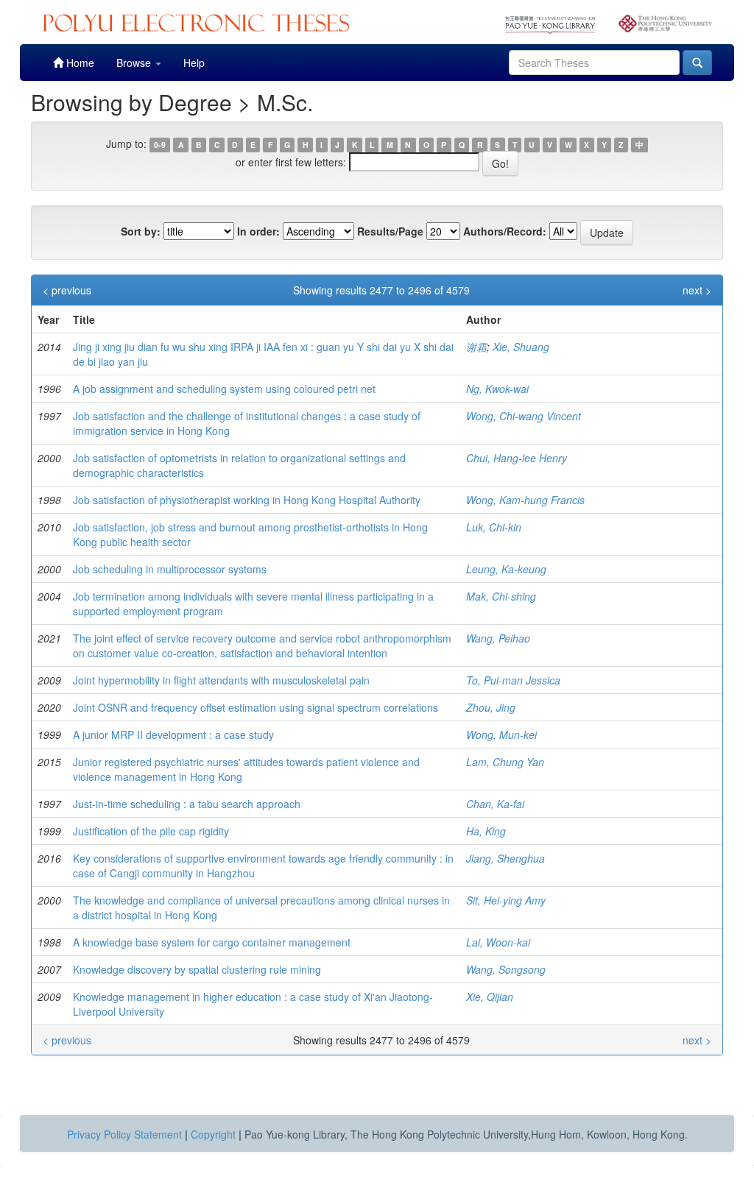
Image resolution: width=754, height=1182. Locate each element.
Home (78, 62)
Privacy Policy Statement (124, 1134)
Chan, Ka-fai (495, 803)
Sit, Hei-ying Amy (506, 900)
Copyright (213, 1134)
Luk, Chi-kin (493, 527)
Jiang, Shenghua (505, 858)
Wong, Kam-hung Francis (525, 499)
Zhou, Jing (490, 707)
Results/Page (390, 231)
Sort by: (141, 231)
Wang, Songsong (506, 969)
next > (697, 290)
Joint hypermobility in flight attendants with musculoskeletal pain (221, 680)
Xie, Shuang (521, 346)
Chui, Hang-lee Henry (516, 457)
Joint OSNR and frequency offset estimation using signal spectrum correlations (255, 707)
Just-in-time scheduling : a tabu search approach (186, 803)
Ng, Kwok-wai (497, 388)
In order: (258, 231)
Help (194, 62)
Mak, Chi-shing (501, 596)
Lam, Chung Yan (505, 761)
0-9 (160, 144)
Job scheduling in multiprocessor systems (170, 569)
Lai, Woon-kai (498, 942)
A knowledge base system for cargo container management (211, 942)
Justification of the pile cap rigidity (151, 831)
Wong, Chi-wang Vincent (523, 415)
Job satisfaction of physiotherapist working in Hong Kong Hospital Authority (246, 499)
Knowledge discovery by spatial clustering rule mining (197, 969)
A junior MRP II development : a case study (173, 734)
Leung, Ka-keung (506, 569)
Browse (135, 62)
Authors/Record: (504, 231)
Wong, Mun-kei (501, 734)
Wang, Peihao (498, 638)
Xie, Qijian (489, 996)
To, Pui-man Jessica (513, 680)
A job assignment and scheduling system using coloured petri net (224, 388)
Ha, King (486, 831)
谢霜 (476, 346)
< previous (67, 290)
